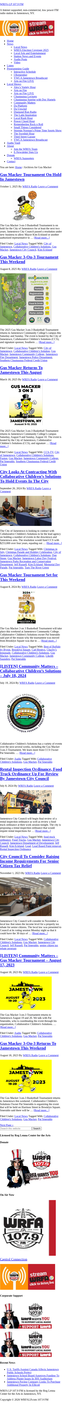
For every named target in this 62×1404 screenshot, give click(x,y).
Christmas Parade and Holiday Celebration (29, 552)
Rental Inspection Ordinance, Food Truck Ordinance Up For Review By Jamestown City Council (31, 774)
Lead (28, 846)
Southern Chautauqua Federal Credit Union (23, 360)
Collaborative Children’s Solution (31, 351)
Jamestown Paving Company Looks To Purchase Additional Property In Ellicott (33, 1383)
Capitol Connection (13, 1259)
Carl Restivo (38, 649)
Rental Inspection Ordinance (15, 849)
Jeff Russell (20, 564)
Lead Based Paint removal (46, 846)
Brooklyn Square (21, 649)
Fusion (3, 458)
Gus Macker (15, 458)
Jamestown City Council (22, 249)
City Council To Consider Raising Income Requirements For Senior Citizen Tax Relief (29, 861)
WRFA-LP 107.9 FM (11, 4)
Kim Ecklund (45, 249)
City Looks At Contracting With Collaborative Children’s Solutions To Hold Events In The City (30, 476)
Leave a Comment (48, 186)
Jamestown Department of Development (32, 843)
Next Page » (6, 1125)
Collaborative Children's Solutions (32, 246)
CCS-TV (48, 452)
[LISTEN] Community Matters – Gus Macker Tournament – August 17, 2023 (30, 960)
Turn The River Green (37, 567)
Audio (17, 758)
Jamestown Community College (26, 354)
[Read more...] (42, 237)
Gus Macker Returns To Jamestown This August (21, 370)
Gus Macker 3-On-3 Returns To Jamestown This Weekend (28, 1045)
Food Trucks (19, 839)
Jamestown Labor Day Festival (39, 558)
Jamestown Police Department (35, 357)
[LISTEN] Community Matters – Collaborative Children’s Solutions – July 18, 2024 (30, 671)
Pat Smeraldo (7, 461)
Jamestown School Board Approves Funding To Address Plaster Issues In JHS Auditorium (33, 1377)
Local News (21, 243)
